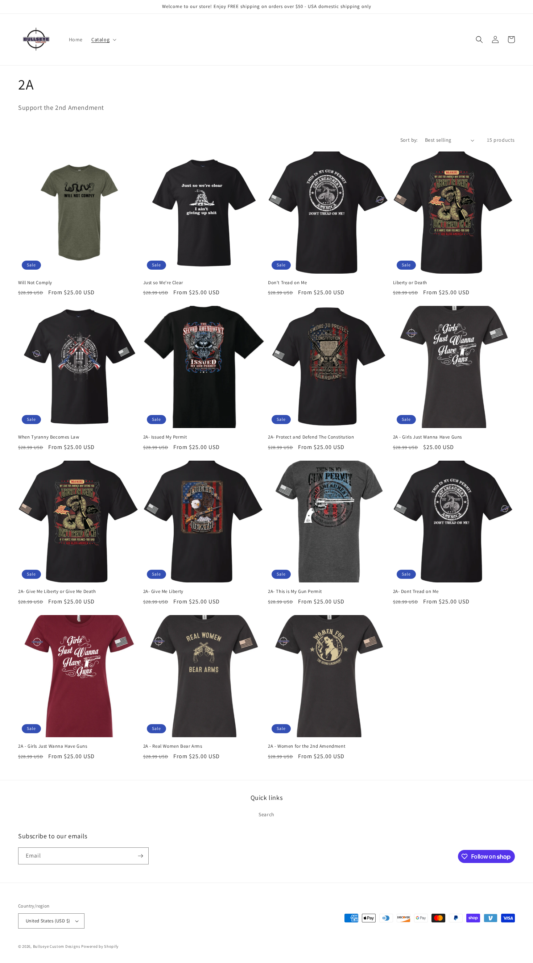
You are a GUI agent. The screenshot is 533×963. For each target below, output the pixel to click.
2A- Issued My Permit (165, 437)
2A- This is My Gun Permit (295, 591)
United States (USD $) (48, 921)
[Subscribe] (140, 855)
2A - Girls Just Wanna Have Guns (427, 437)
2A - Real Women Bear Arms (172, 746)
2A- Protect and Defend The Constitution (311, 437)
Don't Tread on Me (287, 283)
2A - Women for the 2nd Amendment (306, 746)
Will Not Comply (35, 283)
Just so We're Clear (163, 283)
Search (266, 814)
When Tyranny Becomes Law (48, 437)
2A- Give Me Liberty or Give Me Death (57, 591)
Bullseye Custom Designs (56, 946)
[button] (103, 39)
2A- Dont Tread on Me (416, 591)
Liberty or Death (410, 283)
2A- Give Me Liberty (163, 591)
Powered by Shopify (100, 946)
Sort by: (409, 140)
